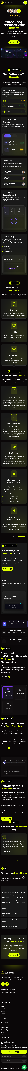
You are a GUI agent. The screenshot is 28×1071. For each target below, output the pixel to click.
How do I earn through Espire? (9, 920)
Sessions (8, 135)
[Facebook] (3, 984)
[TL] (11, 762)
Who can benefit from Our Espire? (11, 907)
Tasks (14, 136)
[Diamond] (23, 762)
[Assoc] (4, 763)
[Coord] (17, 762)
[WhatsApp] (7, 984)
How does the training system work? (9, 914)
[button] (25, 2)
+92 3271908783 (8, 993)
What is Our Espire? (8, 887)
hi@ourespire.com (8, 989)
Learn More (4, 676)
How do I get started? (9, 926)
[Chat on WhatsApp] (24, 1067)
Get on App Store (14, 1060)
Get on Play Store (14, 1056)
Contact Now (21, 536)
